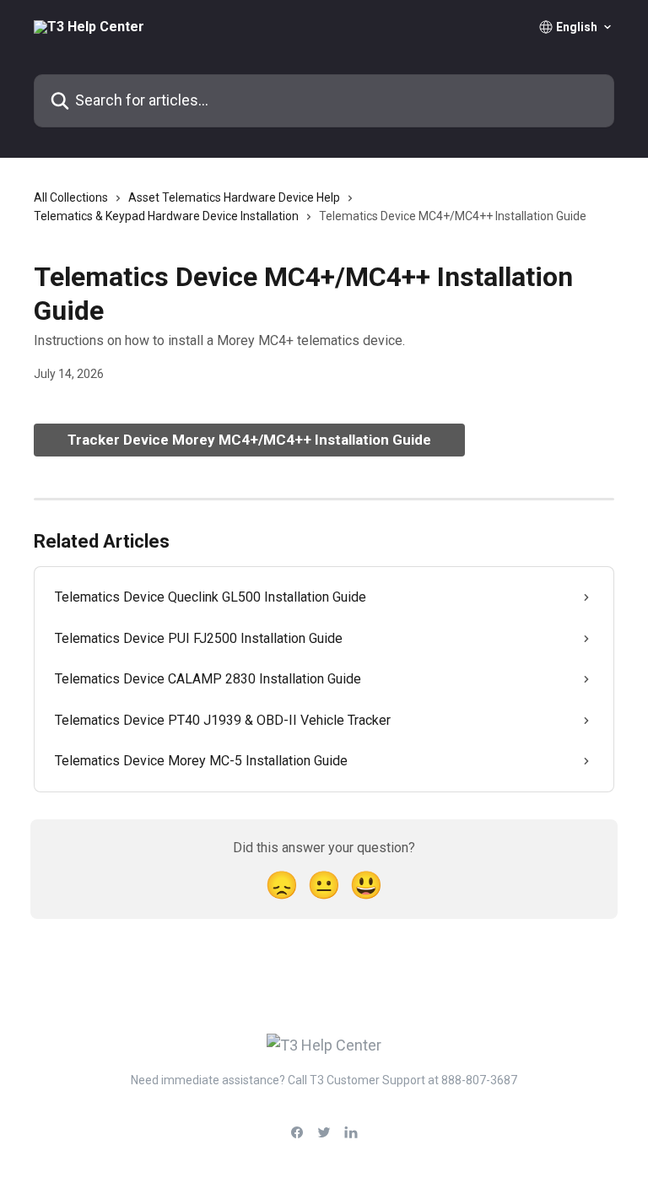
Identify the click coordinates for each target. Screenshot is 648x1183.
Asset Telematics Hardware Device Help (234, 197)
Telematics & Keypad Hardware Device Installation (166, 216)
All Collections (71, 197)
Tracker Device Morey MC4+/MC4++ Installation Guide (249, 439)
